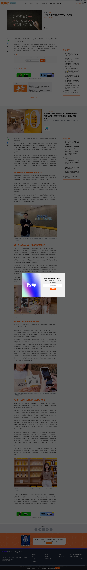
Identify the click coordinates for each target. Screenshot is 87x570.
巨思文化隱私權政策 (54, 292)
